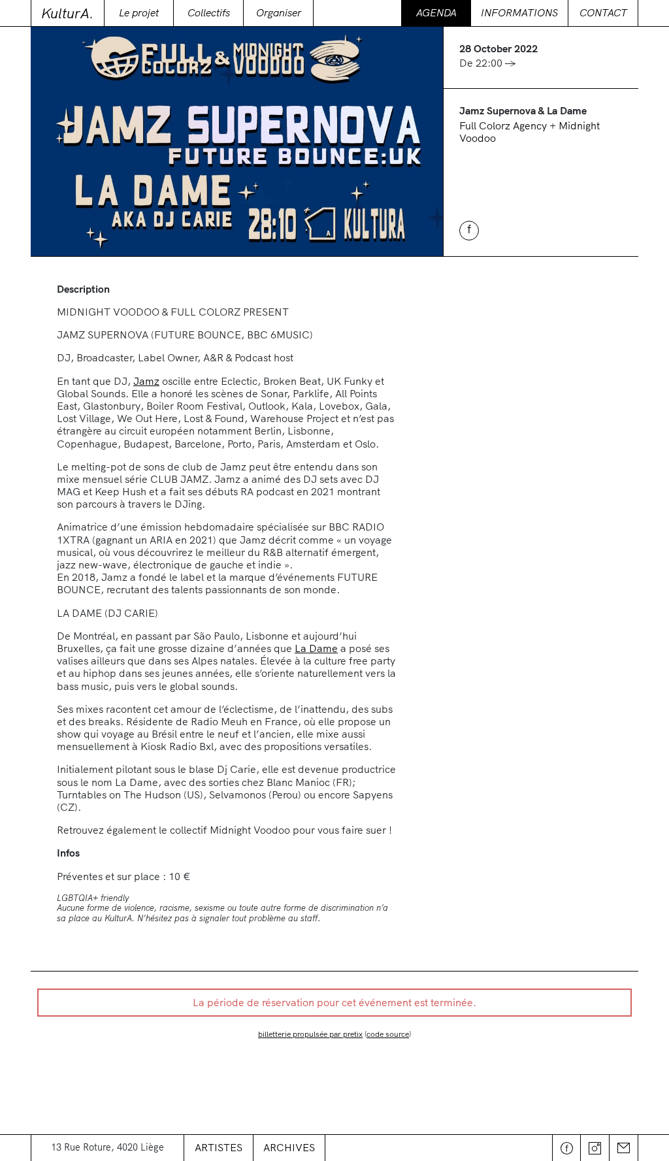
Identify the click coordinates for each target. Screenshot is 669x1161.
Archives (289, 1147)
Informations (519, 12)
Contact (603, 12)
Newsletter (624, 1148)
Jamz (146, 380)
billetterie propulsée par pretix (310, 1034)
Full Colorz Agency (504, 125)
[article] (334, 1039)
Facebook (566, 1148)
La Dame (316, 648)
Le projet (139, 12)
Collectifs (209, 12)
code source (388, 1034)
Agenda (436, 12)
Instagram (595, 1148)
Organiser (278, 12)
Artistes (218, 1147)
